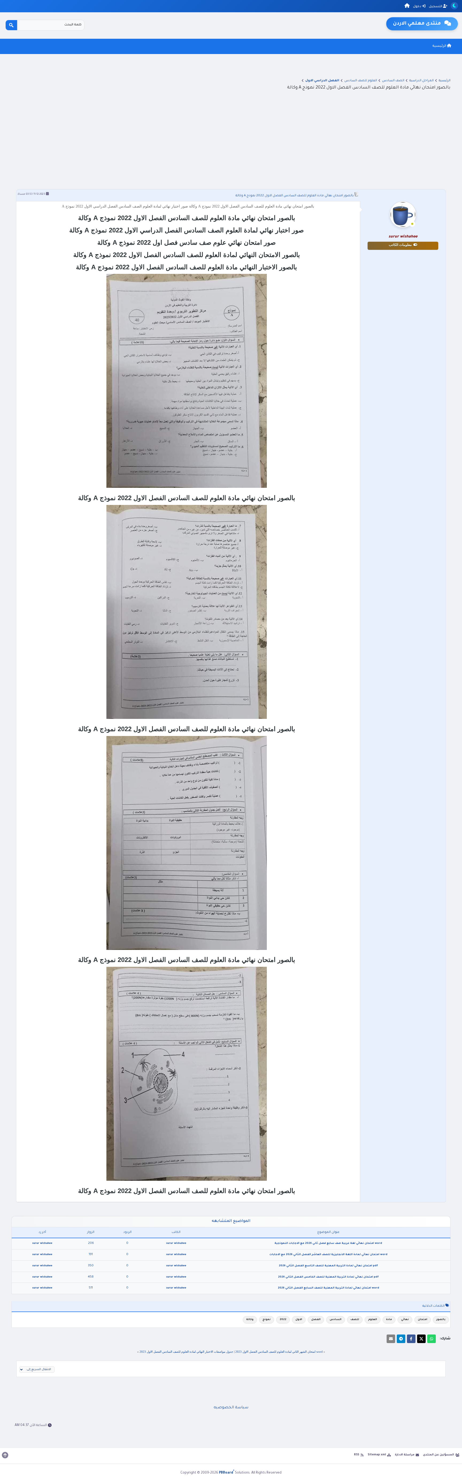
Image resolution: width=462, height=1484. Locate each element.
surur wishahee (176, 1243)
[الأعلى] (5, 1455)
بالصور (440, 1319)
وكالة (249, 1319)
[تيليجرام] (401, 1339)
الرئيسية (439, 46)
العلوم (372, 1319)
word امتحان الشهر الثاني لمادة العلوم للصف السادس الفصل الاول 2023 (279, 1351)
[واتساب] (431, 1339)
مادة (389, 1319)
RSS (356, 1454)
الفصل (316, 1319)
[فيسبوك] (411, 1339)
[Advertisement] (231, 139)
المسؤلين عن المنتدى (438, 1454)
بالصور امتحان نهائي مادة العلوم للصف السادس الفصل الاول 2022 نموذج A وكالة (295, 196)
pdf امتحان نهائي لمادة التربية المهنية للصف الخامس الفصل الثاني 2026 (328, 1277)
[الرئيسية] (407, 6)
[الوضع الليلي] (454, 5)
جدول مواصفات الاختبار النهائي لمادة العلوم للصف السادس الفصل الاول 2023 (186, 1351)
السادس (335, 1319)
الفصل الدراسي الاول (322, 81)
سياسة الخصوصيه (231, 1408)
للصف (355, 1319)
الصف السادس (393, 81)
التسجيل (436, 7)
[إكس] (421, 1339)
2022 (283, 1319)
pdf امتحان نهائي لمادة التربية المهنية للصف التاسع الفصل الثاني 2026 (328, 1265)
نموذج (267, 1319)
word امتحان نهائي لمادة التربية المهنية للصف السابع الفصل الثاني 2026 (328, 1288)
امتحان (422, 1319)
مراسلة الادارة (404, 1454)
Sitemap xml (377, 1454)
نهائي (405, 1319)
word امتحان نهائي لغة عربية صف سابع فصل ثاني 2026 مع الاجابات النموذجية (328, 1243)
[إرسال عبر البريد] (391, 1339)
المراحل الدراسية (421, 81)
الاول (298, 1319)
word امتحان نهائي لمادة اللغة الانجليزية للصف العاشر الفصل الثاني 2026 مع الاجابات (328, 1254)
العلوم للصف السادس (360, 81)
